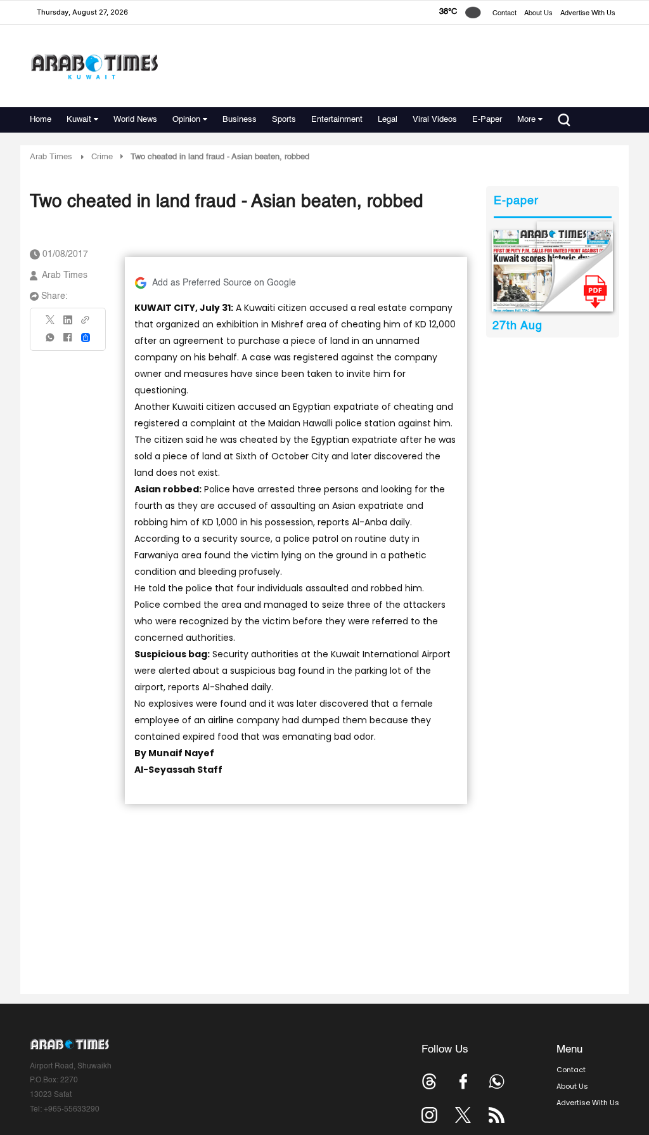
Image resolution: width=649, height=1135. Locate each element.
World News (135, 119)
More (526, 119)
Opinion (186, 119)
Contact (504, 13)
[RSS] (496, 1115)
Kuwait (79, 119)
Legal (387, 119)
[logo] (94, 66)
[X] (51, 323)
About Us (538, 13)
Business (239, 119)
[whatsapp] (51, 341)
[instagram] (429, 1115)
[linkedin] (68, 324)
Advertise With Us (587, 13)
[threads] (429, 1081)
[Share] (85, 337)
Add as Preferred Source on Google (224, 283)
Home (40, 119)
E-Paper (487, 119)
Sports (284, 119)
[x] (463, 1115)
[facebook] (68, 341)
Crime (102, 157)
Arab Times (51, 157)
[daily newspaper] (552, 271)
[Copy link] (85, 323)
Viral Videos (435, 119)
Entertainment (337, 119)
